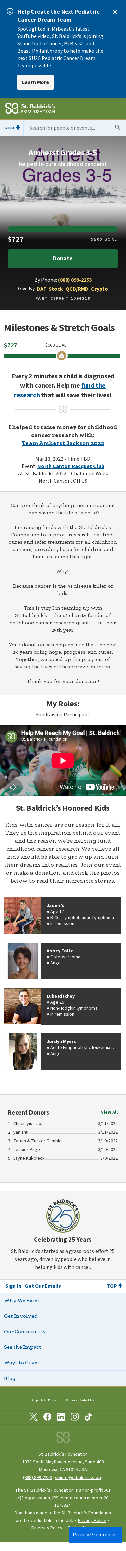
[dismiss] (115, 12)
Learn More (35, 82)
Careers (71, 1400)
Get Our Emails (43, 1286)
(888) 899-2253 (75, 280)
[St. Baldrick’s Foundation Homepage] (30, 109)
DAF (41, 289)
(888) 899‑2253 (37, 1477)
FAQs (42, 1400)
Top (112, 1286)
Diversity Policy (47, 1528)
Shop (34, 1400)
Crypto (99, 289)
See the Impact (22, 1347)
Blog (10, 1378)
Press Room (56, 1400)
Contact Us (86, 1400)
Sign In (13, 1286)
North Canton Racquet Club (70, 466)
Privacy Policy (92, 1520)
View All (109, 1112)
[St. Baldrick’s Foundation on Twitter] (33, 1418)
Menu (9, 128)
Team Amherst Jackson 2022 (63, 443)
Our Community (25, 1331)
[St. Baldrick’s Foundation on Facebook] (47, 1418)
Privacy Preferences (95, 1534)
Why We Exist (22, 1300)
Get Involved (20, 1316)
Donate (62, 258)
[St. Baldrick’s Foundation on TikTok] (88, 1418)
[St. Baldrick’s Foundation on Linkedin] (61, 1418)
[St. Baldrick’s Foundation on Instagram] (75, 1418)
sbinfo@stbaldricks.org (79, 1477)
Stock (56, 289)
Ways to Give (20, 1362)
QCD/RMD (77, 289)
